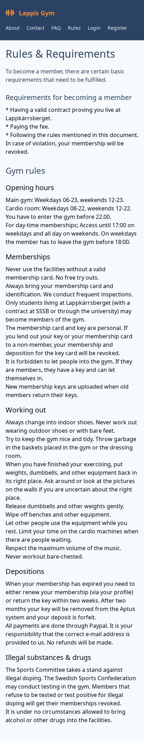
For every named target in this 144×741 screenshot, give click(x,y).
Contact (35, 27)
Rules (74, 27)
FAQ (56, 27)
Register (117, 27)
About (13, 27)
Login (94, 27)
